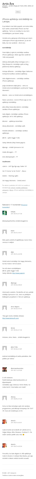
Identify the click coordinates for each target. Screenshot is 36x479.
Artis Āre (8, 4)
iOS (9, 188)
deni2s (13, 421)
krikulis (13, 212)
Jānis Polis (14, 347)
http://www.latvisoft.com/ (10, 318)
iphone (13, 188)
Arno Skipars (15, 307)
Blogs (11, 190)
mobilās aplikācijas (22, 188)
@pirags (14, 283)
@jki (12, 252)
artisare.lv (5, 190)
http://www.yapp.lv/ (18, 273)
